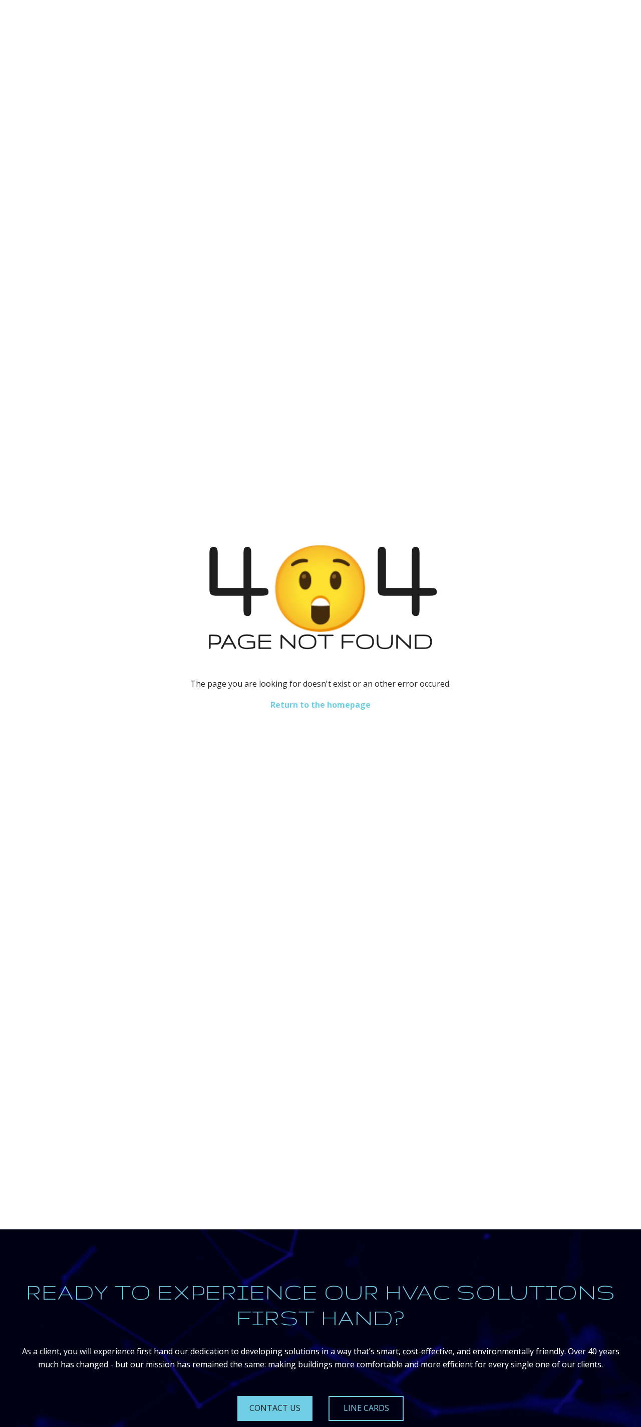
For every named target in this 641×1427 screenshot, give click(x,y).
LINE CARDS (366, 1407)
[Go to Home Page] (41, 23)
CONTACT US (274, 1407)
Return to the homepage (320, 704)
